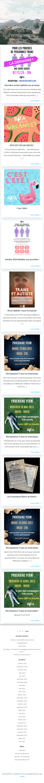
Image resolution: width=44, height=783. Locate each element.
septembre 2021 (22, 735)
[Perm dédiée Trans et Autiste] (22, 289)
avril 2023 (22, 688)
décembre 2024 (22, 667)
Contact (35, 17)
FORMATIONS (18, 13)
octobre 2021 (22, 732)
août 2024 (22, 673)
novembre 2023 (22, 682)
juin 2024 (22, 676)
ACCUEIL (20, 9)
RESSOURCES (33, 13)
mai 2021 (22, 741)
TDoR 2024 (22, 646)
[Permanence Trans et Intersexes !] (22, 589)
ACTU (37, 9)
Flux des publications (22, 753)
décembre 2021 (22, 726)
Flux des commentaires (22, 757)
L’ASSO (29, 9)
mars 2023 (22, 692)
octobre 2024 (22, 670)
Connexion (22, 750)
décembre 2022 (22, 698)
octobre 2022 (22, 704)
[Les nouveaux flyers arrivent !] (22, 475)
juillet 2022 (22, 710)
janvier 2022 (22, 723)
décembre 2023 (22, 679)
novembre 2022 (22, 701)
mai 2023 (22, 685)
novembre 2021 (22, 729)
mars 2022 (22, 717)
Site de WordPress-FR (22, 760)
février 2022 (22, 720)
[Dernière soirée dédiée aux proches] (22, 64)
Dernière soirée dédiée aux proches (22, 640)
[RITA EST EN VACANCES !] (22, 124)
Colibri (22, 776)
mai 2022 (22, 713)
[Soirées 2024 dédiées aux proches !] (22, 238)
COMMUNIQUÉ (22, 643)
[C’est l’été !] (22, 187)
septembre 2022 (22, 707)
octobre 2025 (22, 663)
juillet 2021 (22, 738)
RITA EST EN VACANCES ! (22, 655)
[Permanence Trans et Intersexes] (22, 352)
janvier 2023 (22, 695)
